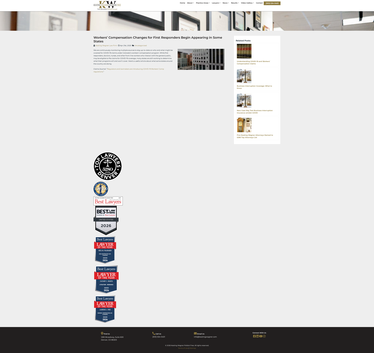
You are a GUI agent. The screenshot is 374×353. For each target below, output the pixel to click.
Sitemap (192, 348)
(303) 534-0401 (272, 3)
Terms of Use (183, 348)
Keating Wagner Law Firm (106, 45)
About (189, 3)
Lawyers (215, 3)
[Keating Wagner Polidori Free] (107, 9)
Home (182, 3)
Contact (259, 3)
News (225, 3)
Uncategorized (140, 45)
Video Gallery (246, 3)
